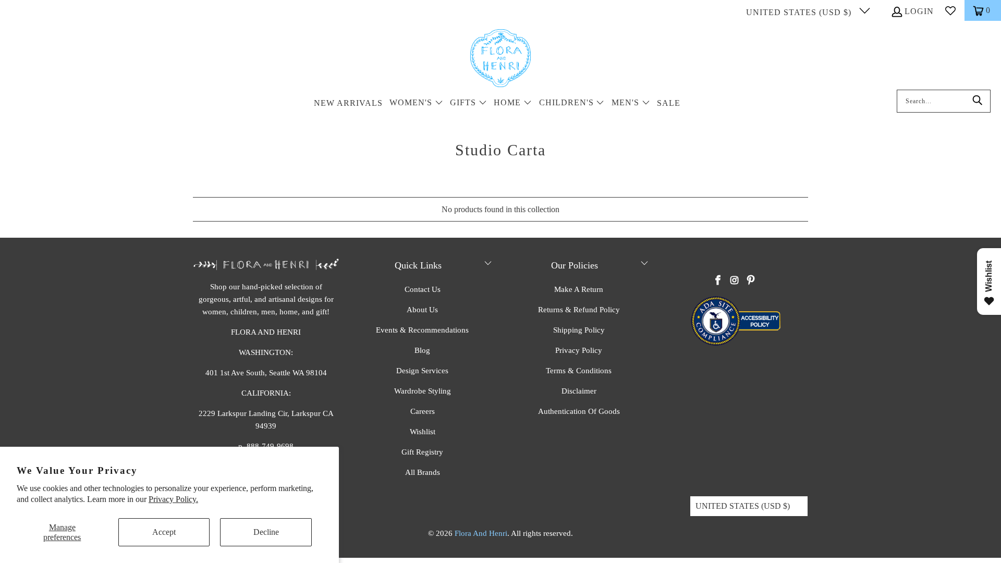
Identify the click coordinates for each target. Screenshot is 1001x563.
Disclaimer (578, 391)
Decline (266, 532)
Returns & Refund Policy (579, 309)
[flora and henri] (500, 59)
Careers (422, 411)
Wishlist (422, 431)
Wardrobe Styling (422, 391)
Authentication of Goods (579, 411)
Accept (164, 532)
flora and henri (481, 533)
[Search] (978, 101)
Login (919, 11)
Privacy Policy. (173, 499)
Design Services (422, 370)
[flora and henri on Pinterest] (750, 281)
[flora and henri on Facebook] (718, 281)
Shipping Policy (579, 330)
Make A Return (578, 289)
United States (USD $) (800, 12)
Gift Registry (422, 452)
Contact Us (423, 289)
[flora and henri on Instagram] (734, 281)
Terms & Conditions (579, 370)
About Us (422, 309)
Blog (422, 350)
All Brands (422, 472)
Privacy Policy (578, 350)
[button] (416, 103)
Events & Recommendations (422, 330)
